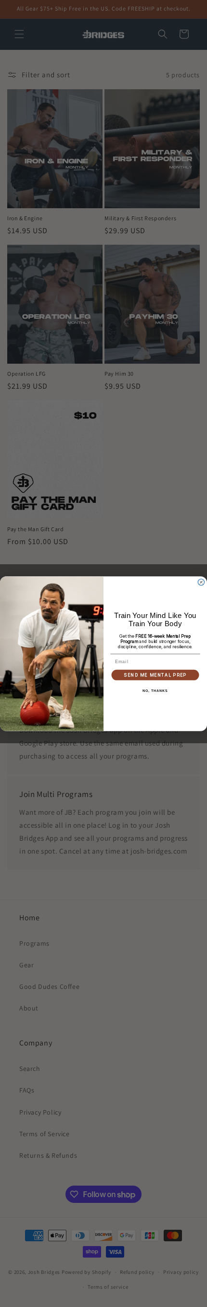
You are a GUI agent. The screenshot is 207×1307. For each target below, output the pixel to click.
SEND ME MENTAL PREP (155, 674)
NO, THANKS (155, 691)
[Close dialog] (201, 582)
